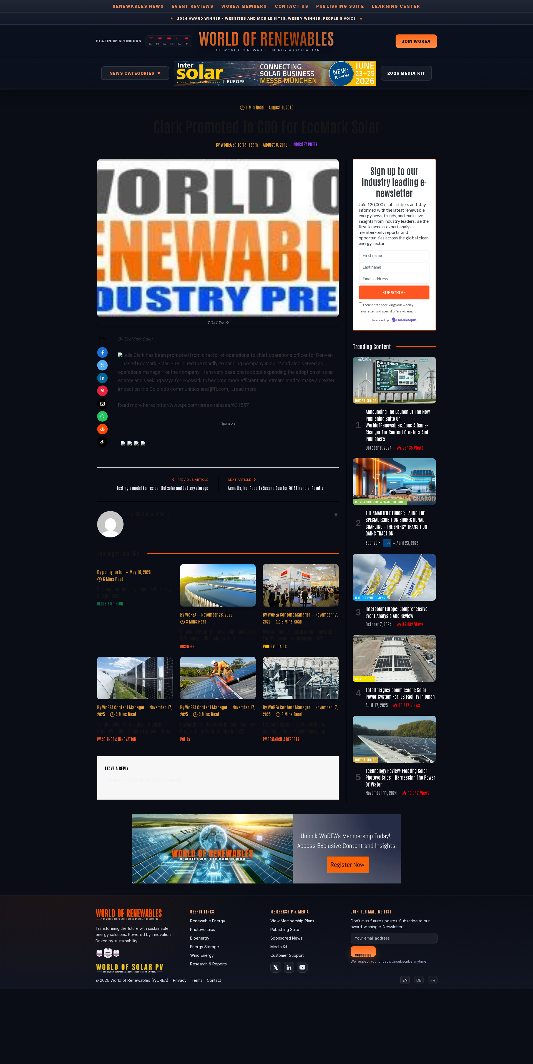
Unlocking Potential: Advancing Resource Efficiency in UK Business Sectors (217, 634)
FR (433, 980)
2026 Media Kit (406, 73)
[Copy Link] (102, 442)
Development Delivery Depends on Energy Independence (134, 592)
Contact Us (291, 6)
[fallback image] (266, 848)
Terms (196, 980)
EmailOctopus (406, 320)
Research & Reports (208, 964)
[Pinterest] (102, 390)
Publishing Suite (340, 6)
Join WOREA (416, 41)
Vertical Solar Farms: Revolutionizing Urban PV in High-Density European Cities (134, 727)
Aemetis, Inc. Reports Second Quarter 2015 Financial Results (275, 487)
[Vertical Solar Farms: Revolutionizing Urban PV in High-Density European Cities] (135, 678)
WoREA (190, 614)
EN (405, 980)
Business (187, 646)
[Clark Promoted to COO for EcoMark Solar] (218, 238)
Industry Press (305, 144)
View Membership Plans (292, 920)
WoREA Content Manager (289, 614)
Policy (185, 739)
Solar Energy (364, 679)
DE (418, 980)
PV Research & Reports (281, 739)
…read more (244, 389)
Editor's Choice (365, 400)
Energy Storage (204, 946)
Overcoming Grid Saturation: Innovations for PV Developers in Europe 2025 (300, 634)
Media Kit (278, 946)
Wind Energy (202, 955)
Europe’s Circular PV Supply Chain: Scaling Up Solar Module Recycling (294, 727)
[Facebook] (102, 352)
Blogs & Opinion (110, 603)
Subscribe (363, 955)
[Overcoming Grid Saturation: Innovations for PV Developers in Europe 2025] (301, 585)
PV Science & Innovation (116, 739)
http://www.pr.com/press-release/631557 (202, 405)
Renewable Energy (207, 920)
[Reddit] (102, 429)
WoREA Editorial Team (239, 144)
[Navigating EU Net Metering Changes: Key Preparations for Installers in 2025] (218, 678)
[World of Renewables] (107, 954)
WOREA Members (244, 6)
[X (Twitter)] (275, 967)
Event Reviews (192, 6)
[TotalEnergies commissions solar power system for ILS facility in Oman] (394, 658)
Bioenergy (199, 938)
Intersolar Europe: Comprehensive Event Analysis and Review (397, 612)
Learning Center (396, 6)
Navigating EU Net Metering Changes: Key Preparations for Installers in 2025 (217, 727)
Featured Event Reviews (370, 597)
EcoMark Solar (138, 339)
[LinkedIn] (102, 378)
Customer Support (287, 955)
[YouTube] (302, 967)
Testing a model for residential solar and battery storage (162, 487)
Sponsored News (286, 938)
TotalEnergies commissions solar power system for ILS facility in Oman (400, 693)
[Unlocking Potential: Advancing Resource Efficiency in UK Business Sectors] (218, 585)
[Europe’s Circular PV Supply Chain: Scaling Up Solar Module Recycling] (301, 678)
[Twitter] (102, 365)
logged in (137, 780)
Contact (214, 980)
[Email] (102, 403)
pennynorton (113, 572)
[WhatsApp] (102, 416)
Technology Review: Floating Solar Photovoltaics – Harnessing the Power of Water (400, 777)
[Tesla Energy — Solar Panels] (168, 41)
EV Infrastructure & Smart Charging (379, 502)
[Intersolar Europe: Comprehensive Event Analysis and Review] (394, 577)
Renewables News (138, 6)
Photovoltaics (274, 646)
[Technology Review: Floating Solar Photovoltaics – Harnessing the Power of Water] (394, 739)
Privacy (180, 980)
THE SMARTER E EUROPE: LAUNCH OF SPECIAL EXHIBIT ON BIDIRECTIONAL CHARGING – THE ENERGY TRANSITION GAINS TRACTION (396, 522)
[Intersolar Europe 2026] (275, 73)
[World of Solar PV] (129, 969)
